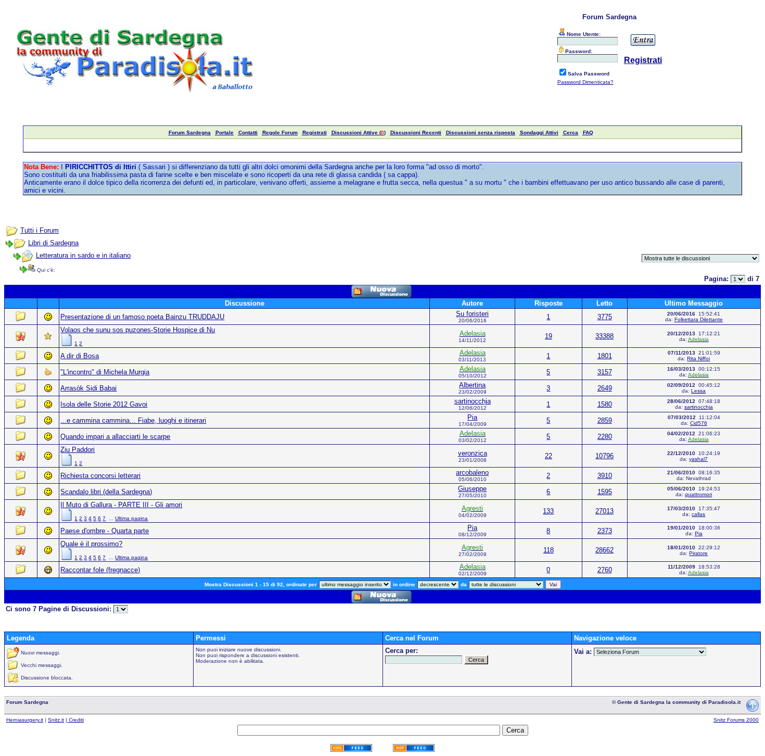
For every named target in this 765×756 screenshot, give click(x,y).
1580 (604, 404)
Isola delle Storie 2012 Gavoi (103, 404)
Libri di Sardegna (53, 243)
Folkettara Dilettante (698, 319)
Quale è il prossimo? (91, 544)
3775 (604, 317)
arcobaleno (472, 472)
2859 (604, 420)
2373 (604, 531)
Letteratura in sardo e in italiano (83, 255)
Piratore (698, 553)
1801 (604, 356)
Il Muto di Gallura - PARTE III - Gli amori (121, 505)
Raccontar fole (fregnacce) (100, 570)
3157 (604, 372)
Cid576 (698, 423)
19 (548, 336)
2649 (604, 388)
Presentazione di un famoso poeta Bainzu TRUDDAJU (142, 317)
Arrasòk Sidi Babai (88, 388)
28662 (604, 550)
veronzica (472, 453)
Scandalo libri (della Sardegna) (106, 492)
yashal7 (698, 459)
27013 (604, 511)
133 (548, 511)
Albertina (472, 385)
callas (698, 514)
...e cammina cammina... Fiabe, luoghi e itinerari (133, 420)
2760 (604, 570)
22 (548, 456)
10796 (604, 456)
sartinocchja (472, 401)
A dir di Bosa (79, 356)
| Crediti (75, 720)
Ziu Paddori (77, 449)
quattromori (698, 494)
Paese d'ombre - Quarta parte (104, 531)
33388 (604, 336)
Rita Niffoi (698, 358)
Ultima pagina (131, 518)
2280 (604, 436)
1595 (604, 492)
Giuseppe (472, 489)
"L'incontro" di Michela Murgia (104, 372)
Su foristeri (472, 314)
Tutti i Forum (39, 230)
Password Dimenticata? (585, 82)
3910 (604, 476)
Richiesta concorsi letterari (100, 476)
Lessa (698, 391)
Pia (472, 417)
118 (548, 550)
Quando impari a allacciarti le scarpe (115, 436)
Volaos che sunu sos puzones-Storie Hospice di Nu (137, 330)
